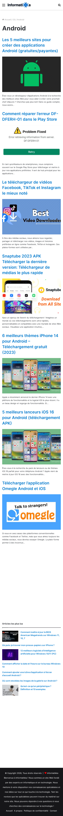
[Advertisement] (31, 586)
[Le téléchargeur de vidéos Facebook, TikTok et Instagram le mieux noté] (31, 216)
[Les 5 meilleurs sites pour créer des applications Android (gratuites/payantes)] (31, 74)
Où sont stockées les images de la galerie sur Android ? (29, 680)
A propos (18, 811)
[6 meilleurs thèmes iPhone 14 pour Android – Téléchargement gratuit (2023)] (31, 375)
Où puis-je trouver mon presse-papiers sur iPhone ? (28, 645)
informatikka (52, 773)
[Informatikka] (19, 5)
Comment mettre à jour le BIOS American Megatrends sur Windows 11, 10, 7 (40, 635)
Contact (53, 811)
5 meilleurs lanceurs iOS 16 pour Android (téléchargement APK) (31, 418)
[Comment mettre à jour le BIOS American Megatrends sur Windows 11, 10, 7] (10, 636)
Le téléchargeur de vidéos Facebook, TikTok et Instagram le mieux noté (31, 188)
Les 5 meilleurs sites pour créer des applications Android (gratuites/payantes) (30, 45)
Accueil (7, 19)
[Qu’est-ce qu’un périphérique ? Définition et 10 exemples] (10, 690)
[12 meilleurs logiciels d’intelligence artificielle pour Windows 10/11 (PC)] (10, 654)
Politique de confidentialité (36, 811)
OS (14, 19)
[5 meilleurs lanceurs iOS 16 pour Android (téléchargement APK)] (31, 446)
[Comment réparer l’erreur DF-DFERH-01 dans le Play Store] (31, 142)
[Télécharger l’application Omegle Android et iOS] (31, 512)
